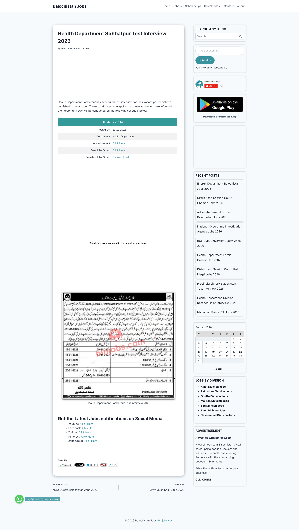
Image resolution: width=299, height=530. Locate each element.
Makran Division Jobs (215, 400)
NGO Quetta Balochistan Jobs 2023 (75, 487)
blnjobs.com (165, 520)
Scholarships (193, 6)
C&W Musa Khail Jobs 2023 (167, 487)
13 (220, 347)
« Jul (218, 369)
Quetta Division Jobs (214, 396)
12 (213, 347)
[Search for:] (219, 36)
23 (240, 352)
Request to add (121, 157)
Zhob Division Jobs (213, 410)
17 (199, 352)
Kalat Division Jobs (213, 386)
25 (206, 356)
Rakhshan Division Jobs (216, 391)
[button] (19, 499)
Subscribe (205, 60)
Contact (229, 6)
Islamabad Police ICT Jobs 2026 (218, 312)
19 (213, 352)
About (241, 6)
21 (227, 352)
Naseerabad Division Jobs (218, 415)
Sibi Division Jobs (212, 405)
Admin (64, 48)
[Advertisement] (118, 77)
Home (166, 6)
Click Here (119, 143)
